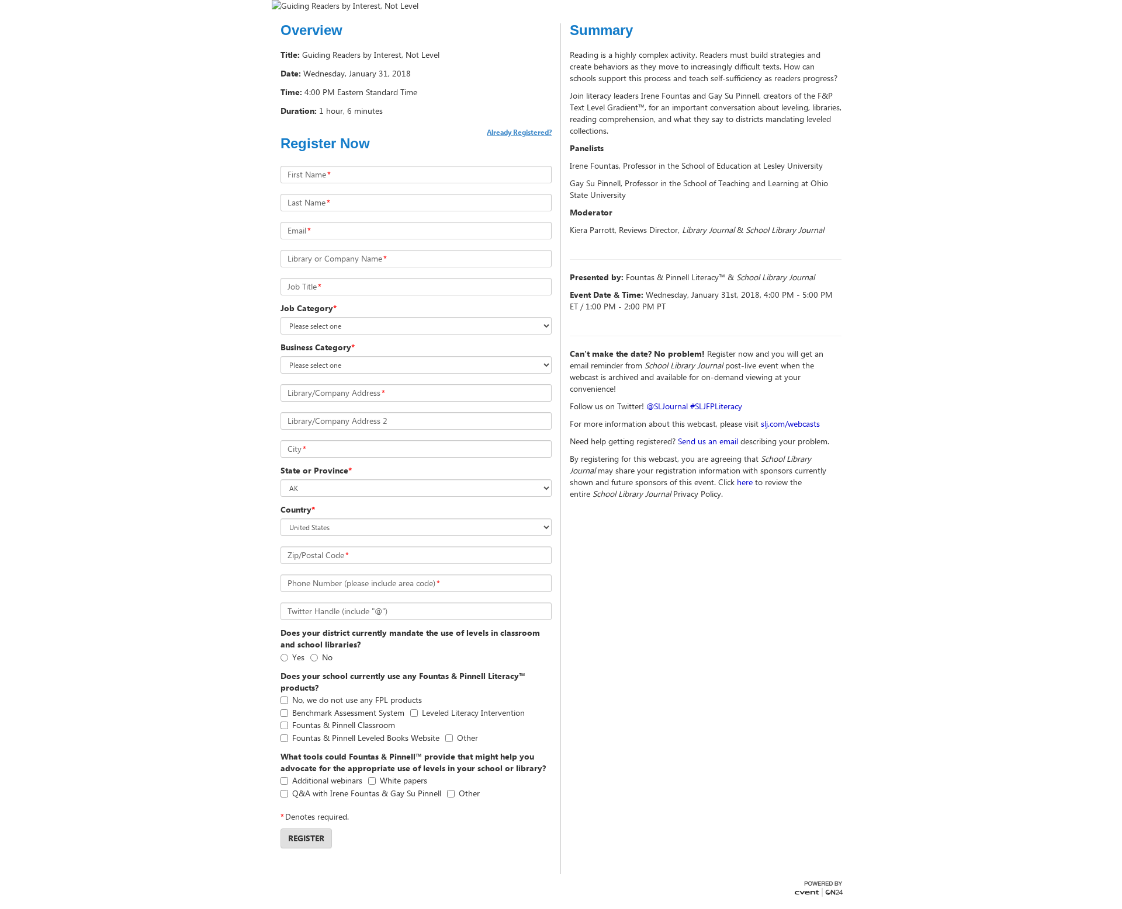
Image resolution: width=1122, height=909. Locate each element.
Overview (311, 30)
